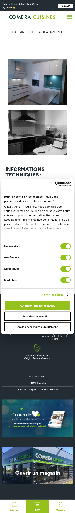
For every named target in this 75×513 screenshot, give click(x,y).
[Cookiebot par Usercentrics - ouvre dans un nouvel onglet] (55, 184)
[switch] (65, 257)
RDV (37, 510)
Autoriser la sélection (36, 316)
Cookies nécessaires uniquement (36, 326)
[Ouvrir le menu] (69, 17)
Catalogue (14, 510)
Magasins (60, 510)
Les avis (65, 6)
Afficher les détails (52, 294)
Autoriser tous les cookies (36, 305)
